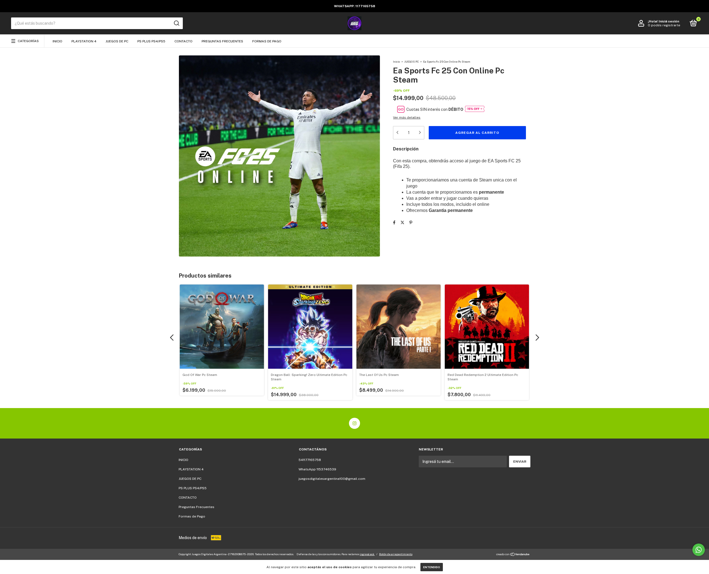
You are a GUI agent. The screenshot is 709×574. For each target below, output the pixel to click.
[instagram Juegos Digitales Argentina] (354, 423)
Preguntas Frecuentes (222, 41)
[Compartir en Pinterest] (410, 222)
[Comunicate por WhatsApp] (698, 550)
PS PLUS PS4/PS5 (151, 41)
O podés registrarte (664, 25)
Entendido (431, 567)
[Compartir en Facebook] (394, 222)
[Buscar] (176, 23)
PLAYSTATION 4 (83, 41)
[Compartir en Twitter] (402, 222)
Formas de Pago (266, 41)
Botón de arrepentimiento (395, 554)
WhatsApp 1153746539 (317, 469)
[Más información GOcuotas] (474, 109)
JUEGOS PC (411, 61)
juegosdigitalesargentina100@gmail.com (332, 479)
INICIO (57, 41)
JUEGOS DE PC (117, 41)
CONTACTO (183, 41)
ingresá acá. (367, 554)
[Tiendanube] (513, 555)
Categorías (28, 41)
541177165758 (310, 460)
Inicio (396, 61)
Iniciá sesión (669, 21)
